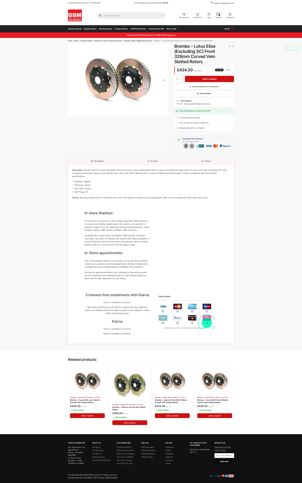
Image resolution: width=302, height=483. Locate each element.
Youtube (168, 460)
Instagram (169, 454)
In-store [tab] (154, 161)
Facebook (169, 447)
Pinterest (169, 457)
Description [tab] (99, 161)
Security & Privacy (124, 460)
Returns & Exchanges (126, 454)
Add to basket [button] (87, 416)
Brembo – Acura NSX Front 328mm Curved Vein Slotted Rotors (212, 401)
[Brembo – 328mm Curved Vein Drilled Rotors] (129, 384)
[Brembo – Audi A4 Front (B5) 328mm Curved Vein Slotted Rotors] (172, 381)
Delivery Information (125, 450)
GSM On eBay (147, 457)
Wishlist (218, 17)
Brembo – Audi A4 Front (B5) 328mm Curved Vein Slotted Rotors (171, 401)
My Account (184, 17)
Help (209, 17)
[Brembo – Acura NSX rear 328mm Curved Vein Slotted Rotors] (87, 381)
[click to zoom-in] (118, 80)
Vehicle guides (98, 457)
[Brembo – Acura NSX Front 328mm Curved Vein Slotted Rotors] (214, 381)
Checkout (230, 17)
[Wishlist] (106, 368)
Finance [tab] (207, 161)
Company (96, 447)
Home (70, 41)
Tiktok (168, 463)
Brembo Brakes (86, 41)
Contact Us (198, 17)
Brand (76, 41)
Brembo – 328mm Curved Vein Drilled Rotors (128, 408)
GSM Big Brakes (148, 454)
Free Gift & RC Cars (125, 463)
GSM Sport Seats (148, 450)
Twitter (168, 450)
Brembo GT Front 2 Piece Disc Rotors (108, 41)
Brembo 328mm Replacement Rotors (138, 41)
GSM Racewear (147, 447)
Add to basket (209, 79)
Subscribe (224, 461)
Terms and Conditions (101, 460)
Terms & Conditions (125, 457)
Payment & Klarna (124, 447)
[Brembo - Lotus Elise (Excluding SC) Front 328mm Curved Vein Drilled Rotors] (230, 46)
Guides (216, 3)
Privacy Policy (98, 450)
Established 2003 (227, 3)
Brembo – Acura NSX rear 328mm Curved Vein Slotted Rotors (85, 401)
